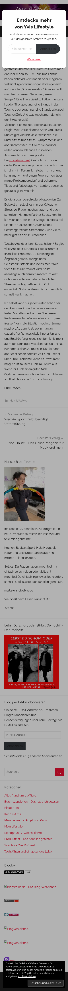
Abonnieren (48, 49)
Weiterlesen (34, 59)
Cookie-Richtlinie (27, 976)
